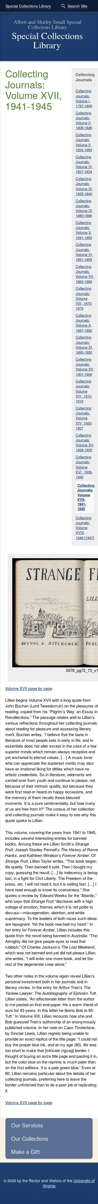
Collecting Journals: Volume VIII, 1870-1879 (84, 298)
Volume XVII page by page (28, 688)
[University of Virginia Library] (5, 58)
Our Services (27, 1125)
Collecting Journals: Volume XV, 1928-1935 (85, 442)
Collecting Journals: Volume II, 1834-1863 (84, 142)
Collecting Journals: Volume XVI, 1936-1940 (84, 466)
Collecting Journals (85, 77)
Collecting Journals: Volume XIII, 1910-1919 (84, 391)
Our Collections (29, 1138)
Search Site (77, 6)
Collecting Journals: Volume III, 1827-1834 (84, 164)
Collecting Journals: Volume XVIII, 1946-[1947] (85, 527)
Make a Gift (25, 1151)
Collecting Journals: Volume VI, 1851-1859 (84, 252)
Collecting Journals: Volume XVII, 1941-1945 (85, 497)
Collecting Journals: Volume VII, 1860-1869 (85, 274)
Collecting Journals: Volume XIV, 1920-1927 (84, 418)
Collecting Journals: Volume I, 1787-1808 (84, 98)
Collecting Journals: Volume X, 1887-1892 (84, 323)
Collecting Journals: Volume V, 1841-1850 (84, 230)
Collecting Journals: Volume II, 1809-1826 (84, 120)
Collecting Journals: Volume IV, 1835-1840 (84, 186)
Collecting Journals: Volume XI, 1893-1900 (84, 344)
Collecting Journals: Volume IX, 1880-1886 (84, 208)
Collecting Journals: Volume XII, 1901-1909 (85, 367)
